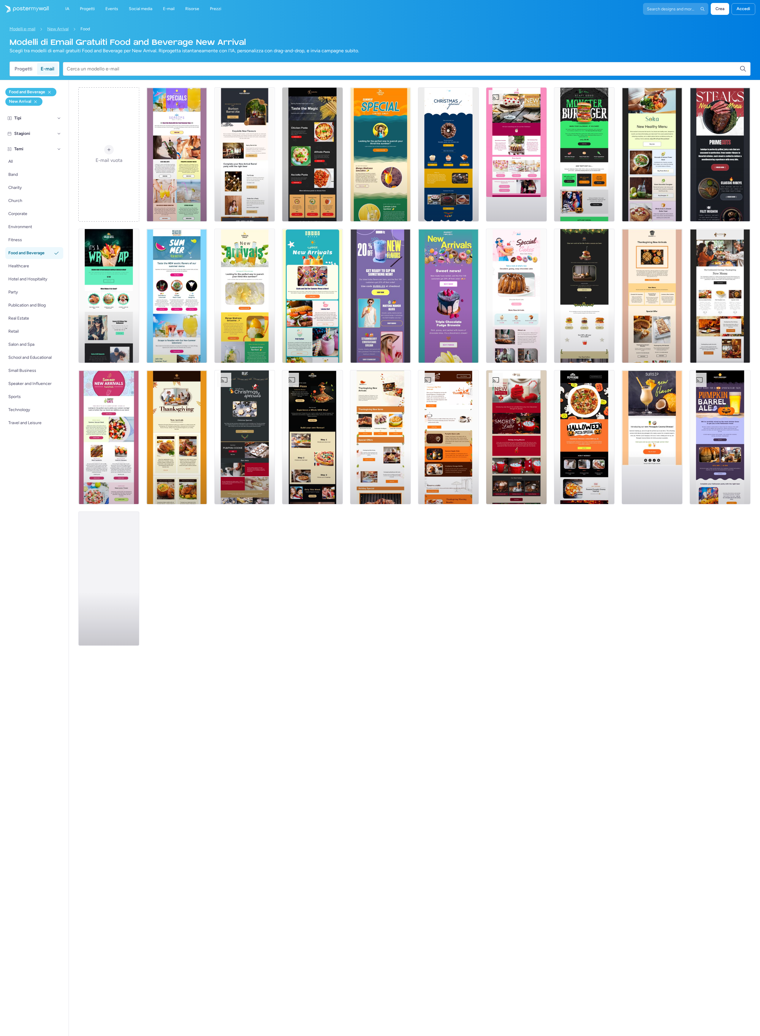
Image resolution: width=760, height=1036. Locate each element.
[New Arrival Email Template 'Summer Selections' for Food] (108, 578)
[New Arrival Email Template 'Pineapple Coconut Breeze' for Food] (652, 437)
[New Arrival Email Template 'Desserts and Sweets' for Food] (448, 296)
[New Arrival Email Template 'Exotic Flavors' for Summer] (176, 296)
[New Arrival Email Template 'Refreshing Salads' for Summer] (108, 437)
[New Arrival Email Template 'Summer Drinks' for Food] (244, 296)
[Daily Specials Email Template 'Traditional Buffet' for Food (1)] (448, 437)
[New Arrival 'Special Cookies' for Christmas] (244, 437)
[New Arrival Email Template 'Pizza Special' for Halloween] (584, 437)
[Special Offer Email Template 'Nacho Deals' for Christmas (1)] (720, 296)
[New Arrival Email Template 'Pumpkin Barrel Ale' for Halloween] (720, 437)
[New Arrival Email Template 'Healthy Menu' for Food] (652, 154)
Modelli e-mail (22, 28)
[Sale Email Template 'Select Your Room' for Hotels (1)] (652, 296)
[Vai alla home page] (24, 9)
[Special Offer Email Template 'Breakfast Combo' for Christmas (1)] (176, 437)
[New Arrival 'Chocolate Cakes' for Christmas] (448, 154)
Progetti (23, 69)
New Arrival (58, 28)
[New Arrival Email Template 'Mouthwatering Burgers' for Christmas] (584, 296)
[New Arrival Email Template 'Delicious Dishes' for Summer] (312, 296)
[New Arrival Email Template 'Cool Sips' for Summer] (176, 154)
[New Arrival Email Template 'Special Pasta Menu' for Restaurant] (312, 154)
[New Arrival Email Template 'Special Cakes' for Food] (516, 296)
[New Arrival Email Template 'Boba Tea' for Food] (380, 296)
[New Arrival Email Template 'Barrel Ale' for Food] (244, 154)
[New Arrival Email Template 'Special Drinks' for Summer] (380, 154)
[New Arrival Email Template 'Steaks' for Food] (720, 154)
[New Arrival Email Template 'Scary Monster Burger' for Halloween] (584, 154)
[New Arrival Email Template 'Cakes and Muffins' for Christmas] (516, 154)
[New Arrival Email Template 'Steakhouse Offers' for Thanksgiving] (380, 437)
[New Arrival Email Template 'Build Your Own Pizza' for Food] (312, 437)
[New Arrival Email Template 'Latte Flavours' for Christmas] (516, 437)
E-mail (47, 69)
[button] (59, 118)
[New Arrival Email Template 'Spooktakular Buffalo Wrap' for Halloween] (108, 296)
